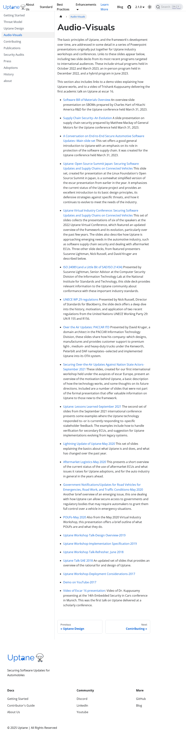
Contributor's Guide (21, 705)
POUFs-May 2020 (74, 517)
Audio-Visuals (13, 35)
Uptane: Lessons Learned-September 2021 (92, 407)
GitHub (141, 699)
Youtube (82, 712)
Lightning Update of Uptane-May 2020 (89, 444)
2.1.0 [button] (138, 7)
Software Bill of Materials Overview (86, 100)
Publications (12, 48)
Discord (82, 699)
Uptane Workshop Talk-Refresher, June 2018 (93, 552)
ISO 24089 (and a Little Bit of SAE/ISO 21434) (92, 267)
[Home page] (60, 16)
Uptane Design (14, 28)
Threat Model (13, 22)
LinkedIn (82, 705)
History (9, 74)
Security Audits (14, 55)
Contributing (12, 42)
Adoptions (11, 68)
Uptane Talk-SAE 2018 (78, 561)
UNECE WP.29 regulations (80, 299)
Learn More (105, 7)
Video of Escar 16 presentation (84, 591)
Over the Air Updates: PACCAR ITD (86, 327)
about (8, 81)
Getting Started (14, 15)
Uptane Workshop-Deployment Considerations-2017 (99, 574)
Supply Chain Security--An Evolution (87, 118)
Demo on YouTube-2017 (79, 582)
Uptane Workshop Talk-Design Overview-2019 (94, 535)
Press (7, 61)
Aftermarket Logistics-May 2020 (84, 462)
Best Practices (63, 7)
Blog (120, 7)
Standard (46, 7)
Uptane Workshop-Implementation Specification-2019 (100, 544)
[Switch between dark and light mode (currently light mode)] (150, 7)
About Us (30, 7)
